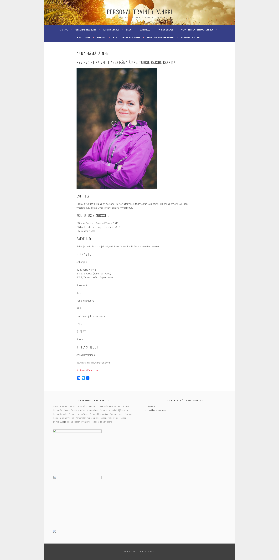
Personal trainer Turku (78, 414)
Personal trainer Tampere (87, 417)
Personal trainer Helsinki (64, 406)
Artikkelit (146, 29)
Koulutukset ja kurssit (126, 37)
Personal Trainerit (85, 29)
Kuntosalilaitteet (191, 37)
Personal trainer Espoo (87, 406)
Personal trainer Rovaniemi (77, 421)
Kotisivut (81, 370)
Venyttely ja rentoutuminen (197, 29)
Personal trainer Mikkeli (63, 417)
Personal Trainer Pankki (139, 11)
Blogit (130, 29)
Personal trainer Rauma (101, 421)
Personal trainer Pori (109, 417)
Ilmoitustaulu (111, 29)
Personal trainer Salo (99, 414)
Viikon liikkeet (167, 29)
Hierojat (102, 37)
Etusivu (63, 29)
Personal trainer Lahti (109, 410)
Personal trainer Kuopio (121, 414)
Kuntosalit (83, 37)
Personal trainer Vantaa (109, 406)
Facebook (92, 370)
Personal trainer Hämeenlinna (84, 410)
